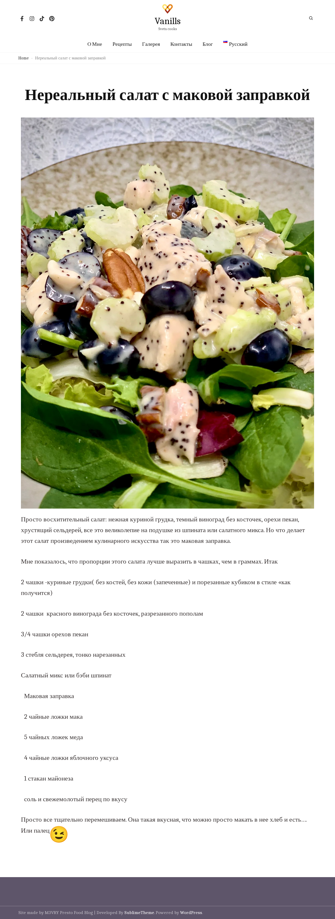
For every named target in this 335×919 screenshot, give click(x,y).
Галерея (151, 44)
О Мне (94, 44)
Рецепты (122, 44)
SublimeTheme (139, 912)
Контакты (181, 44)
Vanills (168, 21)
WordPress (191, 912)
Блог (208, 44)
